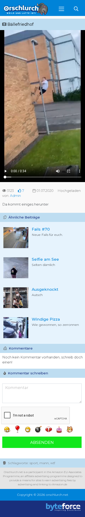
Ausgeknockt (45, 289)
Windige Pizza (46, 319)
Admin (15, 195)
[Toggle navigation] (61, 9)
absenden (42, 442)
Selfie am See (45, 259)
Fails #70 (41, 229)
